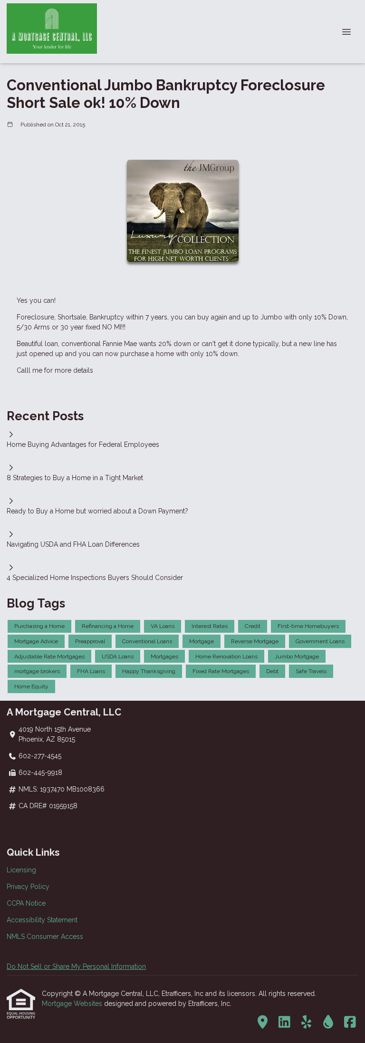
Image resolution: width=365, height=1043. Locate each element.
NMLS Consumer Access (45, 936)
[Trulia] (262, 1022)
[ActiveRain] (328, 1022)
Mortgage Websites (73, 1003)
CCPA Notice (26, 903)
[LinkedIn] (284, 1022)
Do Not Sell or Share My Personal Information (76, 966)
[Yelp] (306, 1022)
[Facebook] (350, 1022)
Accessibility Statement (42, 920)
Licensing (21, 870)
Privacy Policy (28, 886)
